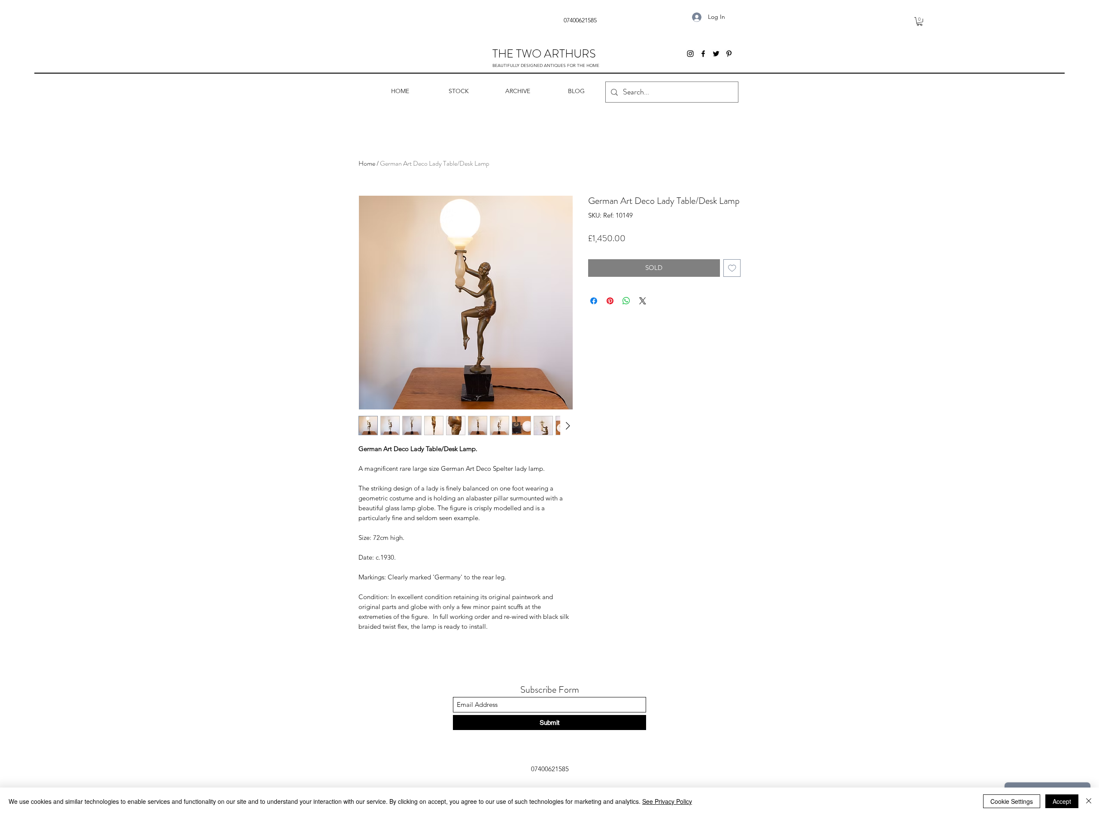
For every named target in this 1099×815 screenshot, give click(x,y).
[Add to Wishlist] (732, 268)
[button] (919, 21)
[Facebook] (703, 53)
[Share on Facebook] (594, 301)
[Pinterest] (729, 53)
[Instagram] (690, 53)
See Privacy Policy (667, 801)
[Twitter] (716, 53)
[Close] (1089, 801)
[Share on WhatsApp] (626, 301)
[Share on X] (643, 301)
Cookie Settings (1011, 801)
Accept (1062, 801)
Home (366, 163)
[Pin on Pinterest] (610, 301)
